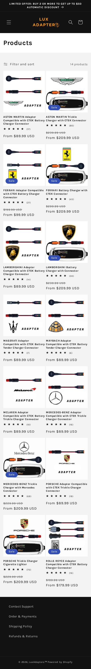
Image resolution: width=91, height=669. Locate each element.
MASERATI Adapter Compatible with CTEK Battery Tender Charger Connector (24, 344)
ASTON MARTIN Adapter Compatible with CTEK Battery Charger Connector (24, 120)
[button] (9, 22)
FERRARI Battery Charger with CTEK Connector (66, 192)
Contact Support (21, 606)
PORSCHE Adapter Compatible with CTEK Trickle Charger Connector (66, 487)
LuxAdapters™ (38, 662)
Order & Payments (23, 616)
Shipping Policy (20, 626)
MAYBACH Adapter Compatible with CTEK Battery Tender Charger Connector (66, 344)
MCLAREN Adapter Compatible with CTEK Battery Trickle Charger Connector (24, 416)
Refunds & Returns (23, 636)
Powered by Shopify (60, 662)
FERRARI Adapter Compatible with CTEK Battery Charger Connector (23, 194)
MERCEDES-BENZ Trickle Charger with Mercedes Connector (20, 487)
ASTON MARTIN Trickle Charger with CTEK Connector (66, 118)
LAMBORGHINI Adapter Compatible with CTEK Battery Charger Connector (24, 271)
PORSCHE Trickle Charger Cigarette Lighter (20, 562)
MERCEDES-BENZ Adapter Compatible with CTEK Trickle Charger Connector (66, 416)
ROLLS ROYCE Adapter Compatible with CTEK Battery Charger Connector (66, 564)
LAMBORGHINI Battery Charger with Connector (62, 269)
